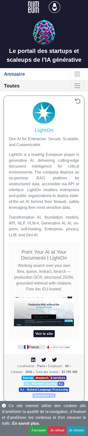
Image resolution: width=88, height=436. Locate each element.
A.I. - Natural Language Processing (44, 389)
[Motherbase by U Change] (54, 7)
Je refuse (57, 430)
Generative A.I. (44, 395)
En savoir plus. (26, 423)
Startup (28, 378)
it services (58, 378)
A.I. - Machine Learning (40, 384)
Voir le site (44, 334)
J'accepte (38, 430)
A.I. (61, 384)
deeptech (41, 378)
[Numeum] (33, 7)
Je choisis (76, 430)
